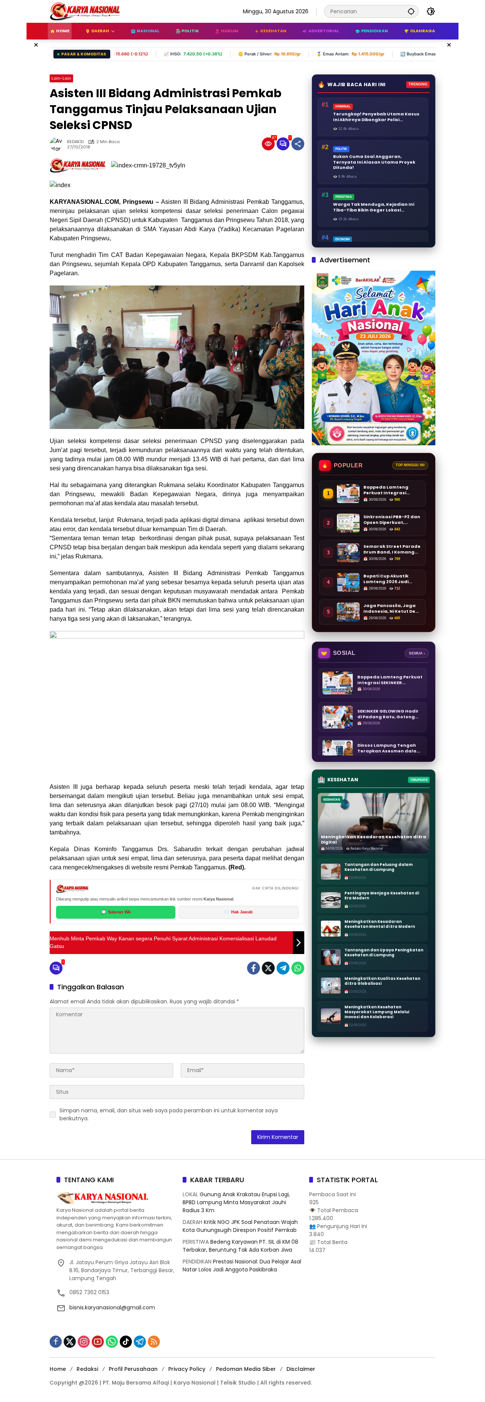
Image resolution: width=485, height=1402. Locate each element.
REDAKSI (75, 142)
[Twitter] (268, 968)
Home (58, 1369)
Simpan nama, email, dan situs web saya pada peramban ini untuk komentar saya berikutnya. (168, 1114)
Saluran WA (116, 912)
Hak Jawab (238, 912)
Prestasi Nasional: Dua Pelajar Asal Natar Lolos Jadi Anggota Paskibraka (242, 1265)
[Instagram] (84, 1342)
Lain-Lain (61, 78)
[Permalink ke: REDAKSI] (58, 144)
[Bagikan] (297, 143)
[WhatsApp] (297, 968)
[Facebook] (253, 968)
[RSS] (154, 1342)
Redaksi (87, 1369)
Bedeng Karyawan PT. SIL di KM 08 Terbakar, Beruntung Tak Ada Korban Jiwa (240, 1246)
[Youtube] (98, 1342)
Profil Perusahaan (133, 1369)
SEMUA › (417, 653)
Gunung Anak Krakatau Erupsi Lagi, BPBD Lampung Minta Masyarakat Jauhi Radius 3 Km (236, 1202)
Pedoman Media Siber (246, 1369)
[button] (411, 11)
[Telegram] (283, 968)
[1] (283, 143)
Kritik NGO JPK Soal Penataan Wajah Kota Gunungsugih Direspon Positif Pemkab (240, 1226)
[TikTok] (126, 1342)
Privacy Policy (186, 1369)
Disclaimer (300, 1369)
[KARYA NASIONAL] (85, 11)
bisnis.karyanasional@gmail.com (112, 1307)
